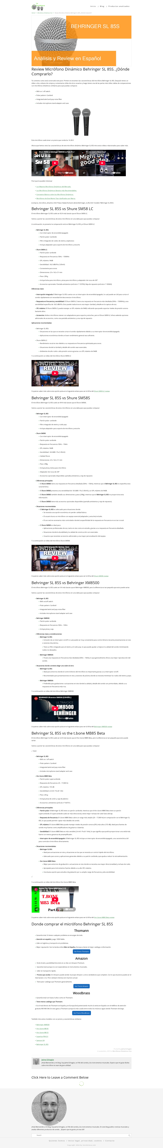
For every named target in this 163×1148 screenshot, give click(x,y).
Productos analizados (119, 6)
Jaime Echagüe (126, 1049)
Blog (102, 6)
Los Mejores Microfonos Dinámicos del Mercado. (53, 187)
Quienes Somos (57, 1140)
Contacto (110, 1140)
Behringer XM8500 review (103, 727)
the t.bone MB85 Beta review (104, 917)
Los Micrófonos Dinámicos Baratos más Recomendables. (56, 191)
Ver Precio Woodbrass (82, 1013)
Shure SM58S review (101, 576)
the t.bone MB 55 (42, 1033)
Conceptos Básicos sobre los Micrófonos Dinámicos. (55, 194)
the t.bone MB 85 (42, 1029)
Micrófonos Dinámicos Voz (122, 1051)
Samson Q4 (40, 1040)
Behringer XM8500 (42, 1025)
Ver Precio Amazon (81, 986)
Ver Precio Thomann (81, 951)
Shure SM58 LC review (102, 391)
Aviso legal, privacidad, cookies (85, 1140)
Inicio (93, 6)
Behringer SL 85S (42, 1044)
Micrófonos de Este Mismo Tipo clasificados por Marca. (55, 198)
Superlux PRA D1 (42, 1036)
